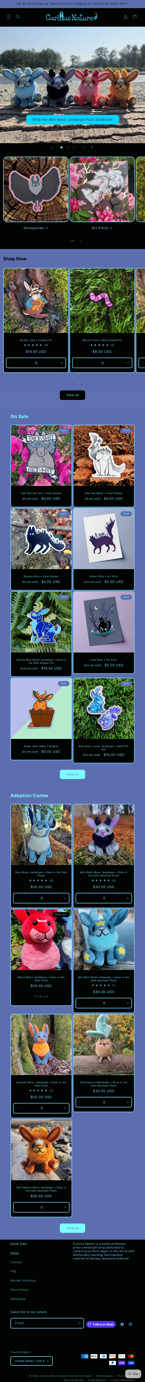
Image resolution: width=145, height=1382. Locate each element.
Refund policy (104, 1375)
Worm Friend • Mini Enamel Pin (102, 339)
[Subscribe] (78, 1323)
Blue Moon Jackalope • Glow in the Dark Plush (41, 874)
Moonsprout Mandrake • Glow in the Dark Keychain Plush (103, 1084)
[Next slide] (83, 147)
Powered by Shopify (80, 1375)
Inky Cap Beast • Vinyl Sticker (104, 492)
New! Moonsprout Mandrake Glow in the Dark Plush (72, 119)
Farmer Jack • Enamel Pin (35, 339)
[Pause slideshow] (93, 147)
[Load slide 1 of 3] (61, 147)
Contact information (122, 1380)
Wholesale (18, 1299)
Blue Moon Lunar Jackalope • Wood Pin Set (104, 748)
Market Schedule (23, 1280)
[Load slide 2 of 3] (68, 147)
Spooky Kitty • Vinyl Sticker (41, 576)
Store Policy (19, 1289)
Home (14, 1253)
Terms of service (73, 1380)
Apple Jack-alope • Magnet (41, 746)
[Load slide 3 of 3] (74, 147)
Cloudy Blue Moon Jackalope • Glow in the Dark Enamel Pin (41, 661)
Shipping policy (97, 1380)
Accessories (33, 228)
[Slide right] (81, 241)
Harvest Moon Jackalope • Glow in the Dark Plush (41, 1084)
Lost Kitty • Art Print (104, 659)
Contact (16, 1262)
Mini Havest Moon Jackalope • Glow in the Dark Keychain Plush (41, 1189)
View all (72, 395)
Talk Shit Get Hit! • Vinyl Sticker (41, 492)
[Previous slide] (52, 147)
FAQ (13, 1271)
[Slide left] (64, 241)
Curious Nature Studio (53, 1375)
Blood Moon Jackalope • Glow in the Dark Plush (41, 979)
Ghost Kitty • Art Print (103, 576)
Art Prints (100, 228)
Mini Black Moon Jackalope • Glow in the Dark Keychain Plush (103, 874)
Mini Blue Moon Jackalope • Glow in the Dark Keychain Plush (104, 979)
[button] (8, 16)
